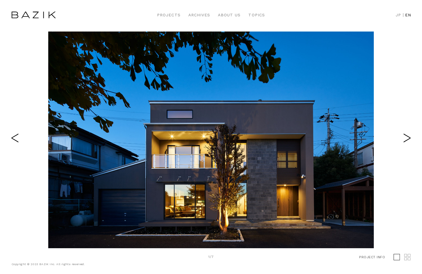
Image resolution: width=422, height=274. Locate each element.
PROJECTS (168, 15)
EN (408, 15)
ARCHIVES (199, 15)
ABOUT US (229, 15)
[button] (407, 138)
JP (398, 15)
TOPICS (256, 15)
